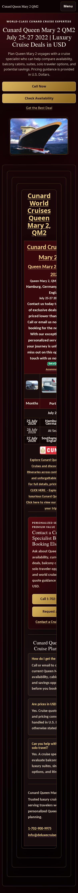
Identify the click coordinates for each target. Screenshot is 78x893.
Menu (68, 6)
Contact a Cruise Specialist (55, 622)
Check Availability (39, 98)
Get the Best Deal (39, 108)
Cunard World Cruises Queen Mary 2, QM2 (39, 214)
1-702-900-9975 (39, 829)
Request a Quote (55, 612)
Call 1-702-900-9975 (55, 599)
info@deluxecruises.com (46, 835)
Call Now (39, 86)
